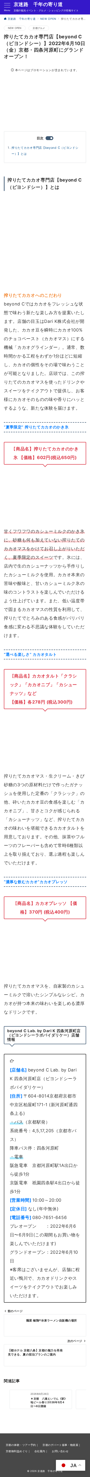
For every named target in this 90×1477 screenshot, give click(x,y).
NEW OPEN (15, 28)
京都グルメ (39, 28)
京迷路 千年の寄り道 (38, 4)
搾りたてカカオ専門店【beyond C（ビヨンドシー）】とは (45, 151)
